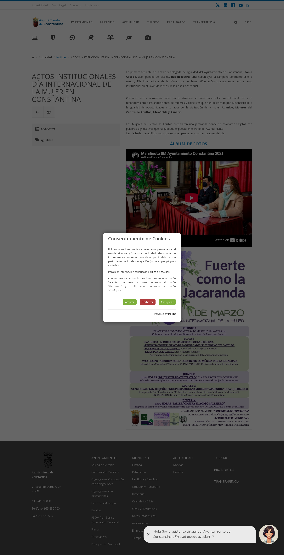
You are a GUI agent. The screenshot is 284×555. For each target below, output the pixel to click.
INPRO (172, 313)
